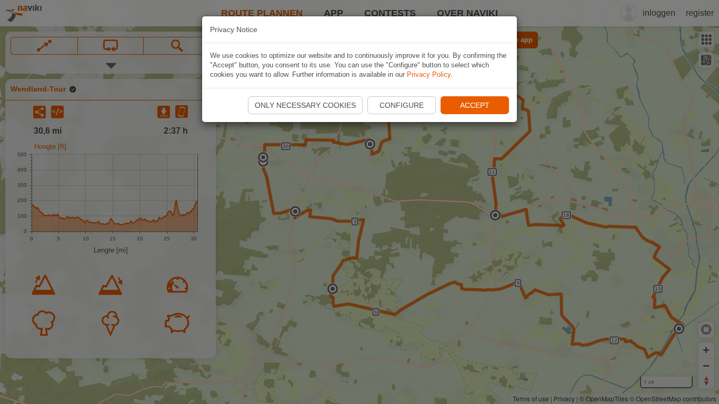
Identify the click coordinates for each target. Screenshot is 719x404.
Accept (475, 105)
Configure (402, 105)
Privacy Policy (429, 74)
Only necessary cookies (305, 105)
